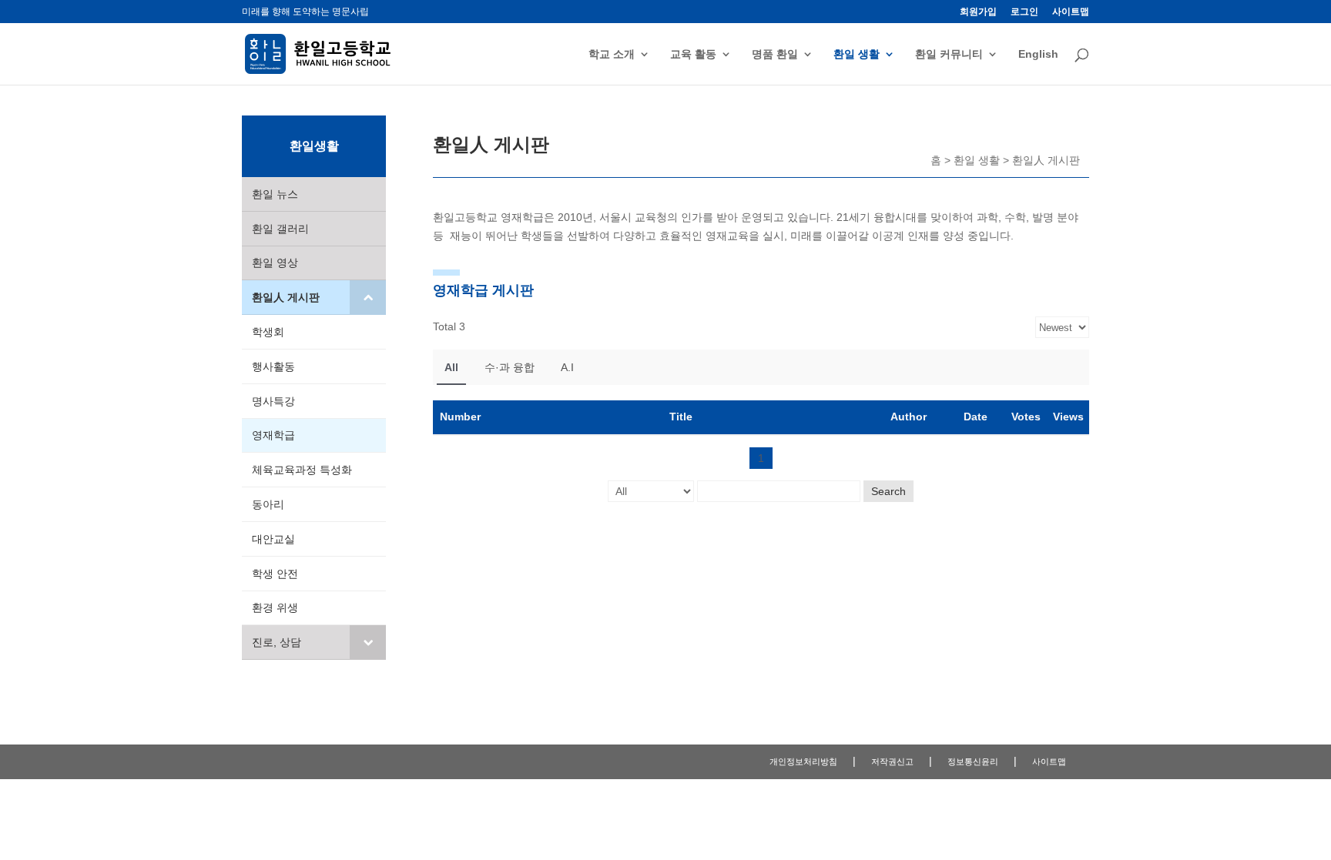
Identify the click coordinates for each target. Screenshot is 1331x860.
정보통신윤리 (972, 761)
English (1038, 54)
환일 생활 (856, 54)
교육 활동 (693, 54)
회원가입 (978, 12)
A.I (567, 367)
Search (888, 491)
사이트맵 (1070, 12)
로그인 (1024, 12)
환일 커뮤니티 (949, 54)
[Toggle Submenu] (368, 297)
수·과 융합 (509, 367)
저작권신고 (892, 761)
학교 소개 (611, 54)
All (451, 367)
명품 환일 (775, 54)
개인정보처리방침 (803, 761)
